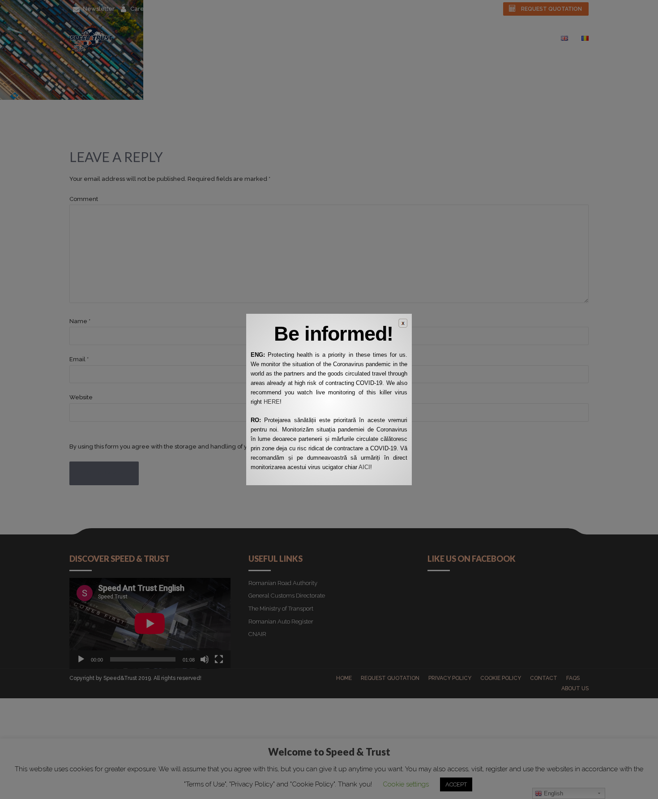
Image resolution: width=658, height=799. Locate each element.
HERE (272, 401)
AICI (364, 467)
